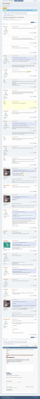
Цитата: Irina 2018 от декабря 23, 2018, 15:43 (20, 242)
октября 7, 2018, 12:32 (15, 146)
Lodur (5, 168)
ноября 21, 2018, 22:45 (15, 185)
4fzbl (5, 209)
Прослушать (8, 375)
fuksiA (5, 146)
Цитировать (34, 32)
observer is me (7, 319)
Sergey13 (6, 279)
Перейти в (21, 345)
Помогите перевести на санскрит (17, 174)
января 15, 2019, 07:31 (15, 279)
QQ (30, 32)
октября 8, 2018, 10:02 (15, 168)
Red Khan (6, 240)
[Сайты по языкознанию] (3, 262)
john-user (6, 90)
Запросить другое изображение (14, 375)
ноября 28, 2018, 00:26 (15, 194)
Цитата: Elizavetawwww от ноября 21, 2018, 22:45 (20, 196)
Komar (5, 55)
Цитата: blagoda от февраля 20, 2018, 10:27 (19, 57)
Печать (36, 22)
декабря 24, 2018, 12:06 (15, 267)
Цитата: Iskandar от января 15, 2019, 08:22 (19, 301)
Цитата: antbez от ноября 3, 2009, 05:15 (19, 211)
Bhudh (5, 254)
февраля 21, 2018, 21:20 (15, 69)
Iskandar (6, 267)
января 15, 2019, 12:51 (15, 319)
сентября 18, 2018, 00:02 (15, 101)
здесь (21, 10)
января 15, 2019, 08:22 (15, 289)
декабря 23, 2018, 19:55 (15, 240)
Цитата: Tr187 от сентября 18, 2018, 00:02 (19, 123)
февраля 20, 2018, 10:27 (16, 46)
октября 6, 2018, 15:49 (15, 121)
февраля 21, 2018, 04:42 (15, 55)
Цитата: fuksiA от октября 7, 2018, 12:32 (19, 170)
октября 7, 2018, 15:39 (15, 157)
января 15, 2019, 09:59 (15, 299)
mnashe (23, 342)
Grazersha (6, 111)
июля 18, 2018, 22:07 (14, 90)
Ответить (32, 22)
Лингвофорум (6, 3)
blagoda (6, 26)
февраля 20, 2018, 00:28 (15, 26)
